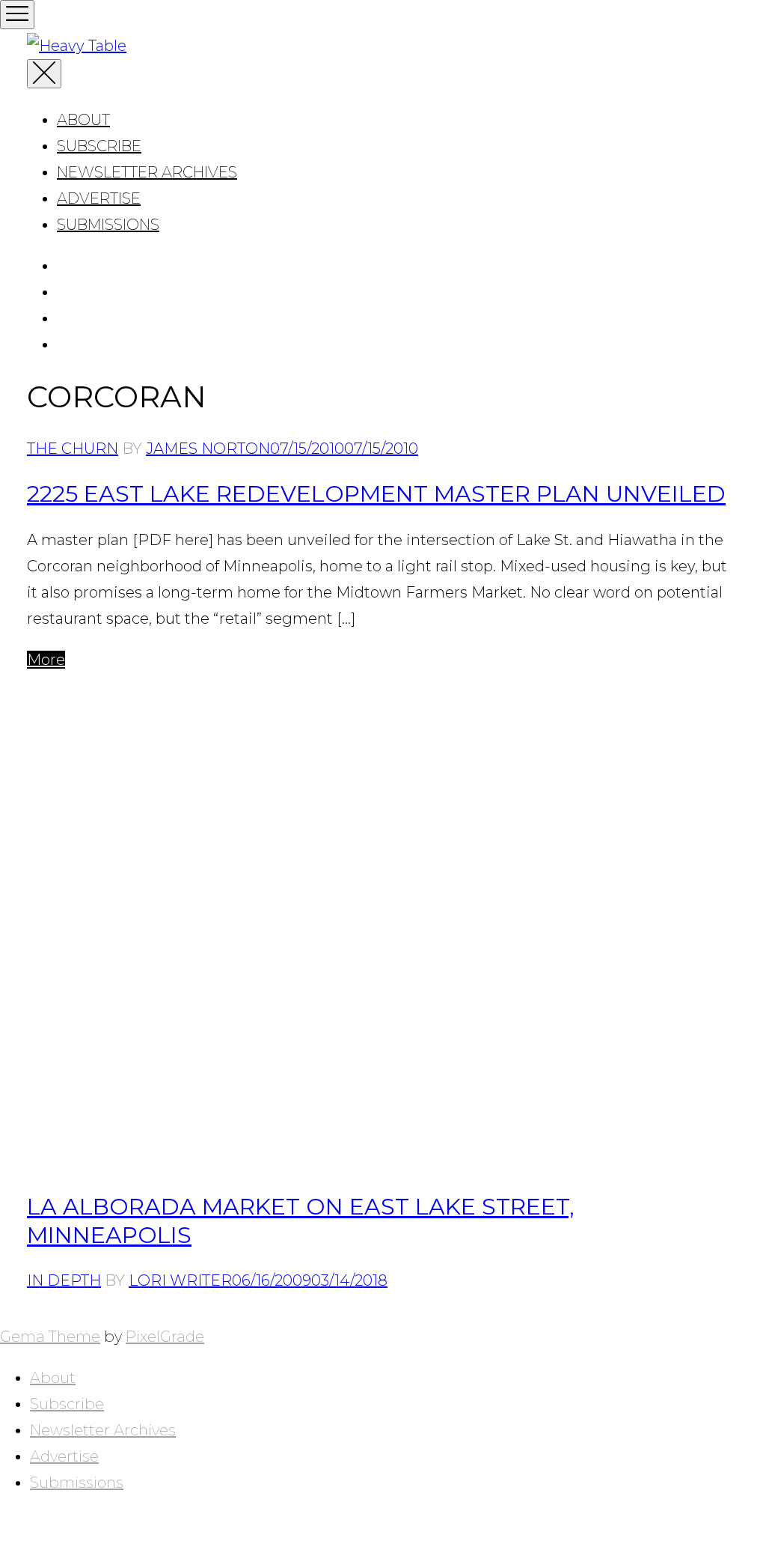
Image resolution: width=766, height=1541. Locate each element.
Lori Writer (180, 1280)
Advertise (99, 198)
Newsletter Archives (147, 172)
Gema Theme (50, 1337)
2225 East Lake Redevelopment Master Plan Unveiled (376, 494)
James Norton (208, 449)
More (46, 660)
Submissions (108, 225)
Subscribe (99, 146)
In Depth (64, 1280)
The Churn (72, 449)
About (83, 120)
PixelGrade (165, 1337)
